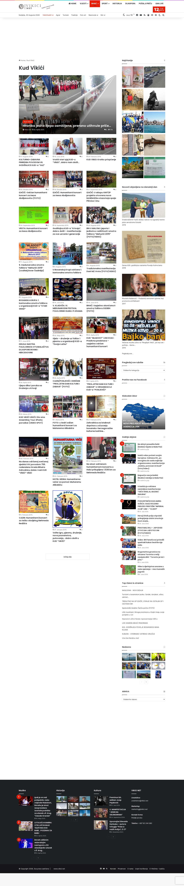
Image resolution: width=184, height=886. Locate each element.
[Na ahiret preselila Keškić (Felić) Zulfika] (129, 674)
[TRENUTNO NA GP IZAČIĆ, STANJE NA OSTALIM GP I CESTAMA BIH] (154, 77)
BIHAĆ (94, 3)
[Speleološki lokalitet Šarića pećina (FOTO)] (132, 100)
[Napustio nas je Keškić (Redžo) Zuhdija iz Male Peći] (129, 478)
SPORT (105, 3)
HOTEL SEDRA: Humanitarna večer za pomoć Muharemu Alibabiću (67, 482)
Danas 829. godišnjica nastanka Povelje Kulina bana (142, 265)
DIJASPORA (130, 3)
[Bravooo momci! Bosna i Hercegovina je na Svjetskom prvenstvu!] (129, 665)
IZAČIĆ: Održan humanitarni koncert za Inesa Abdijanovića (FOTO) (33, 195)
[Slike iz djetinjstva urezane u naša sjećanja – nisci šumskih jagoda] (129, 570)
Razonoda (92, 15)
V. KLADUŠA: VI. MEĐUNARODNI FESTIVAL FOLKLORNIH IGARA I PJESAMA (67, 308)
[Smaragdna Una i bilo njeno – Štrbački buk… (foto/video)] (144, 657)
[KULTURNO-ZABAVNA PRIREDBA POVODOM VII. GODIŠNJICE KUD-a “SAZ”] (34, 146)
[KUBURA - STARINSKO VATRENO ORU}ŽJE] (154, 145)
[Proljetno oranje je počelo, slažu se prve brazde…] (144, 674)
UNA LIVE (159, 3)
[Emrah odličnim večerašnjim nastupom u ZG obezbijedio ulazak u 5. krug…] (26, 843)
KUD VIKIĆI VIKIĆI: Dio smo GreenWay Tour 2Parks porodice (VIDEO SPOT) (32, 420)
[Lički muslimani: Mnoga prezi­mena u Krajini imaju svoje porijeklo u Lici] (154, 100)
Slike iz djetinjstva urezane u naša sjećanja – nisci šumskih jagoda (151, 569)
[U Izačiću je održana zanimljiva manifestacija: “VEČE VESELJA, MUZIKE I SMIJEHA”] (129, 490)
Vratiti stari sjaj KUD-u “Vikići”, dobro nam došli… (66, 161)
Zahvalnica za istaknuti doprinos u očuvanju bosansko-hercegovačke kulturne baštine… (99, 427)
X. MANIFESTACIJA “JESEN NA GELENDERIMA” (118, 812)
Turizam (66, 15)
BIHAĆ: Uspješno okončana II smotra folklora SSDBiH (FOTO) (100, 308)
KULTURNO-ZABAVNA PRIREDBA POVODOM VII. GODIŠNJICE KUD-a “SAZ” (32, 162)
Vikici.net (28, 130)
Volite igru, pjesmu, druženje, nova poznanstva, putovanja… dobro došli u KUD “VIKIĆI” (67, 537)
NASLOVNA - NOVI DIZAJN (132, 590)
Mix (102, 15)
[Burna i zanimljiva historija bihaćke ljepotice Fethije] (84, 813)
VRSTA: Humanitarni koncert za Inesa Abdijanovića (33, 230)
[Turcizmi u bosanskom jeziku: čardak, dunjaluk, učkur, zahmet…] (132, 77)
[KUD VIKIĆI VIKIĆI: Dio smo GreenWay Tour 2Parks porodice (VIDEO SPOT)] (34, 403)
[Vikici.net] (36, 6)
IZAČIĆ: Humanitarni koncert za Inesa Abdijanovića (67, 194)
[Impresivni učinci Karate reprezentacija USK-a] (132, 123)
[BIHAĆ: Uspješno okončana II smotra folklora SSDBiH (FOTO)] (101, 289)
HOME (73, 3)
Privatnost (122, 869)
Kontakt (113, 869)
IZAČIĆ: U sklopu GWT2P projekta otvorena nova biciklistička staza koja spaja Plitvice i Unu (101, 196)
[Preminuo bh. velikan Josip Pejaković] (101, 801)
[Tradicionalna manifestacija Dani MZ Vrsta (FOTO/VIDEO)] (101, 253)
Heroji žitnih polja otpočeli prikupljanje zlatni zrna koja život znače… (150, 518)
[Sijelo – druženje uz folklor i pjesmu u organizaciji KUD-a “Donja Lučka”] (67, 325)
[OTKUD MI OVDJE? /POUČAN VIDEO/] (61, 806)
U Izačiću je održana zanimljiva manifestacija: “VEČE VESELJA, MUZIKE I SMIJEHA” (149, 490)
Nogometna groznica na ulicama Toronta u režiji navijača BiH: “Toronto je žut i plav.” (151, 556)
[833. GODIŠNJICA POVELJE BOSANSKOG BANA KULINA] (132, 145)
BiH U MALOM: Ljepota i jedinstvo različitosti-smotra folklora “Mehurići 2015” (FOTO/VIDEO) (101, 232)
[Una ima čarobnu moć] (132, 168)
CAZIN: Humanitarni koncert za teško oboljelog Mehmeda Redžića (34, 520)
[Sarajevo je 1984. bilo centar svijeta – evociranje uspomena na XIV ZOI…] (73, 813)
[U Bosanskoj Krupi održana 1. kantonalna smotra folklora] (67, 253)
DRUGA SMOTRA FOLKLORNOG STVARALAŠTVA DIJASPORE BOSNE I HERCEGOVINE (34, 348)
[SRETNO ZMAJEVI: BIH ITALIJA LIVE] (144, 665)
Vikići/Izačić (47, 15)
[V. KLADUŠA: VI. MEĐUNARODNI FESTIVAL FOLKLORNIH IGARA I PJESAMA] (67, 289)
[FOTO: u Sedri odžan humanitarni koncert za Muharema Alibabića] (67, 406)
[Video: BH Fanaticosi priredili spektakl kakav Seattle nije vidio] (129, 543)
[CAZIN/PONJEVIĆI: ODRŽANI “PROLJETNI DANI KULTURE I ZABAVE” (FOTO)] (67, 367)
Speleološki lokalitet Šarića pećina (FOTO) (138, 608)
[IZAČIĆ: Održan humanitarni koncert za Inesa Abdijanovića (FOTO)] (34, 179)
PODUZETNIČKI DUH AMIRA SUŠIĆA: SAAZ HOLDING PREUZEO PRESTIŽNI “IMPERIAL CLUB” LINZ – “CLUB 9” (151, 505)
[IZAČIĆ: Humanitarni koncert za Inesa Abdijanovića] (67, 179)
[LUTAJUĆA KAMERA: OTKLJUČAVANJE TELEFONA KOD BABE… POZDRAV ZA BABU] (26, 826)
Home (22, 60)
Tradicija (74, 15)
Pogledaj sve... (127, 353)
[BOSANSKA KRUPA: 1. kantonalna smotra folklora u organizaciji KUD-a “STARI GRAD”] (34, 286)
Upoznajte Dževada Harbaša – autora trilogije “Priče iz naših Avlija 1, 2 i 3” (119, 825)
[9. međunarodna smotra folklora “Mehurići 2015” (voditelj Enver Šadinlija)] (34, 251)
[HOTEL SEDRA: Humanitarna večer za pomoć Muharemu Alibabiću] (67, 455)
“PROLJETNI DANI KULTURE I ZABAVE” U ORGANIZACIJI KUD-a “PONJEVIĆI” (99, 387)
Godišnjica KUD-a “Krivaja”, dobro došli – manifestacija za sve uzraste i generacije (67, 231)
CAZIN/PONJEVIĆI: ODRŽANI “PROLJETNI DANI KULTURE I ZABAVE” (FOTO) (66, 384)
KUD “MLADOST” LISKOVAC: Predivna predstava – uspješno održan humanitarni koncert (100, 342)
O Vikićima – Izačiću (157, 869)
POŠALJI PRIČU (145, 3)
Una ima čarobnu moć (130, 638)
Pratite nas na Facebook (134, 379)
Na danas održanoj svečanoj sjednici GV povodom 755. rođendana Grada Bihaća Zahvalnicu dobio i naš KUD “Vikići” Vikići (33, 467)
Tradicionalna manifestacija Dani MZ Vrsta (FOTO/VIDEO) (101, 270)
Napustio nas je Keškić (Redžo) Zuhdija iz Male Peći (150, 476)
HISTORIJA (117, 3)
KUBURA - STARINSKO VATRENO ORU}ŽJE (138, 634)
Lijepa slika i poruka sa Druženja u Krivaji (30, 387)
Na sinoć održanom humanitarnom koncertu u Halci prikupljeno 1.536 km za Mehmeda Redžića (101, 468)
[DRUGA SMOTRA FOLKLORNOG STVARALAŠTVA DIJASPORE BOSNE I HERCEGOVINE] (34, 328)
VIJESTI (83, 3)
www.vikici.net (59, 869)
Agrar (58, 15)
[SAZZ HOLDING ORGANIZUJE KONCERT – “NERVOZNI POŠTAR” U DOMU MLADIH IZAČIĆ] (158, 674)
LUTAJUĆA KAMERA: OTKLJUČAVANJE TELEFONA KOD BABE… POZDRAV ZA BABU (43, 827)
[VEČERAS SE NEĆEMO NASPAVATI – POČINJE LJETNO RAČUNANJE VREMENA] (158, 665)
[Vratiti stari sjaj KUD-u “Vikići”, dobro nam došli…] (67, 146)
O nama (130, 869)
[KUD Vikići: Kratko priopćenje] (101, 146)
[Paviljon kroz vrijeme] (61, 813)
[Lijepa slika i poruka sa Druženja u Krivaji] (34, 369)
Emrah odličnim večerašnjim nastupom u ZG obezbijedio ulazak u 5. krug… (43, 845)
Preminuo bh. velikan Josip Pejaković (116, 800)
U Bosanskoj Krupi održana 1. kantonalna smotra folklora (67, 271)
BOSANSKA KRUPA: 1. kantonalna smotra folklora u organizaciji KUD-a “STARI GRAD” (33, 304)
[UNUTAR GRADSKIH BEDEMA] (61, 799)
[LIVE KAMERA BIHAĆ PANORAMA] (154, 123)
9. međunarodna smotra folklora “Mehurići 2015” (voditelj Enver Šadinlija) (31, 268)
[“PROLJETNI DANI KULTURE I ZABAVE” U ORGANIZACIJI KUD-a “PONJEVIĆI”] (101, 368)
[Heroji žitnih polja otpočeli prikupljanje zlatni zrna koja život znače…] (129, 519)
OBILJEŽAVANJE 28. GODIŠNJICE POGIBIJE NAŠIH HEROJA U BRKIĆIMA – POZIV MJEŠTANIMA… (141, 423)
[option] (143, 415)
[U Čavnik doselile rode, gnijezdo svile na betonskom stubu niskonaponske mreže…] (129, 657)
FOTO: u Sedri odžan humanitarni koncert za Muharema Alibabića (65, 425)
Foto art (83, 15)
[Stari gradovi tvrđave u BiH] (84, 799)
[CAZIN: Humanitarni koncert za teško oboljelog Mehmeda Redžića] (34, 501)
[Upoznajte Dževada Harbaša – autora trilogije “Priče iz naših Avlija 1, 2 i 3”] (101, 825)
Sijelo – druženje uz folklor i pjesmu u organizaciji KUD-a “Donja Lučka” (67, 341)
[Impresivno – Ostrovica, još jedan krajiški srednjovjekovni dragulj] (73, 799)
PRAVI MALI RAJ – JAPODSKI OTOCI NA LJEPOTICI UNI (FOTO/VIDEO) (150, 530)
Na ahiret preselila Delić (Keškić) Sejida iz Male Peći (150, 445)
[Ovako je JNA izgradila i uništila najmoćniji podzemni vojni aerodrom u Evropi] (84, 806)
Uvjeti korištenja (141, 869)
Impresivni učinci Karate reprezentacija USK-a (139, 619)
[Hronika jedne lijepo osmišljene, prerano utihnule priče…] (67, 104)
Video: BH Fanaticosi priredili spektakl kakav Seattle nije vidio (151, 542)
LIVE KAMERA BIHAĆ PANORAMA (135, 623)
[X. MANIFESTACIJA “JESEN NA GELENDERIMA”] (101, 813)
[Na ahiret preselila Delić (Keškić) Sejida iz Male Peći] (154, 168)
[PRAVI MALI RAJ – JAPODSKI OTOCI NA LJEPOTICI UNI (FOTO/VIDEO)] (129, 531)
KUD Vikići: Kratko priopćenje (101, 159)
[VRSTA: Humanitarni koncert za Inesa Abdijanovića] (34, 215)
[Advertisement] (92, 37)
